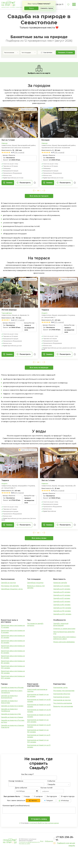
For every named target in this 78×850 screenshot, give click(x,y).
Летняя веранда (9, 310)
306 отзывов (59, 491)
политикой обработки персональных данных (44, 823)
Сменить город (46, 8)
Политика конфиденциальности (29, 842)
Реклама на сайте (24, 843)
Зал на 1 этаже (8, 140)
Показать (65, 52)
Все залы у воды (39, 538)
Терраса (45, 310)
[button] (34, 190)
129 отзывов (59, 322)
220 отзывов (19, 320)
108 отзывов (19, 152)
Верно (31, 8)
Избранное (49, 841)
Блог (42, 841)
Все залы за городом (39, 196)
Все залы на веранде (39, 368)
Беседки (45, 140)
